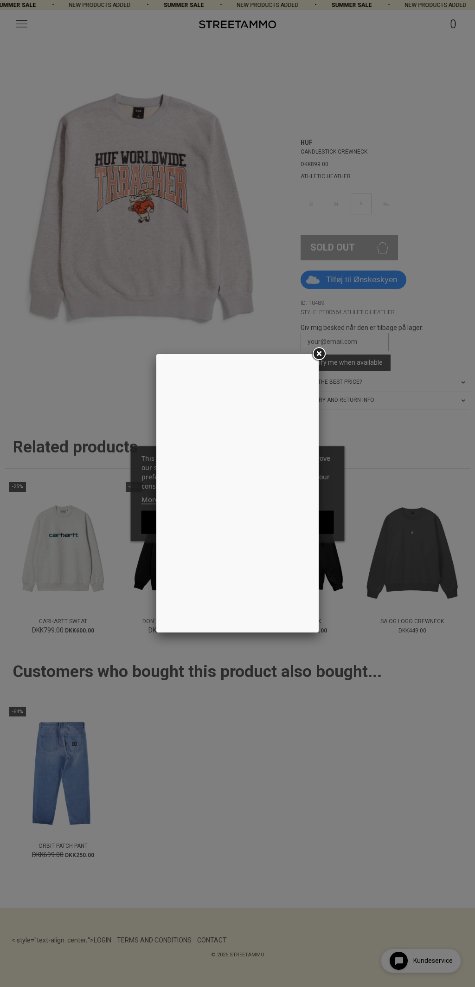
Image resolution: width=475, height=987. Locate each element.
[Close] (318, 354)
